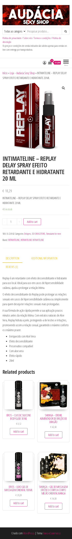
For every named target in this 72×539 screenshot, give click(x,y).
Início (5, 73)
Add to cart (32, 222)
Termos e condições (42, 38)
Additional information (44, 258)
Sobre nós (27, 38)
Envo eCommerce (52, 533)
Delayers (27, 233)
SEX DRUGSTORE (38, 233)
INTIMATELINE (14, 240)
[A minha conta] (44, 62)
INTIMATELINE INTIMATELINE (32, 240)
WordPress (28, 533)
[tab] (15, 258)
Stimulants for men (53, 233)
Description (12, 258)
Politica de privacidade (12, 38)
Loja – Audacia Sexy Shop (22, 73)
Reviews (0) (12, 267)
